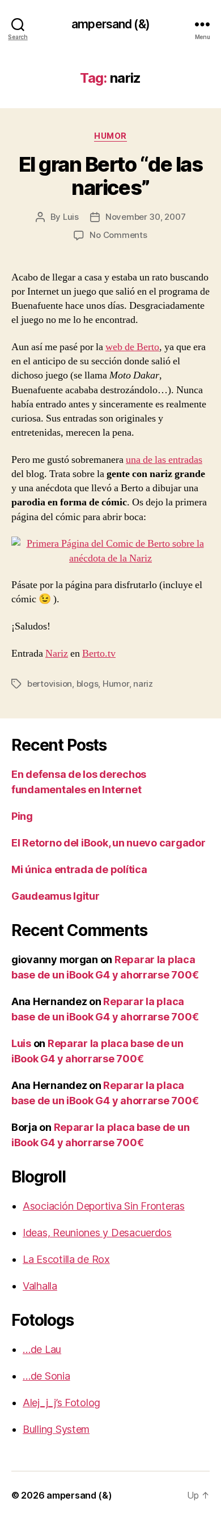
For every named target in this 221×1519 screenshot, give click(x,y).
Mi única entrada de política (79, 869)
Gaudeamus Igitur (55, 896)
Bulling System (56, 1429)
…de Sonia (46, 1376)
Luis (71, 216)
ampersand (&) (110, 24)
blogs (87, 683)
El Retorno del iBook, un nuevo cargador (108, 843)
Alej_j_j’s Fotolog (61, 1403)
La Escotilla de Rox (66, 1259)
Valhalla (40, 1286)
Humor (110, 136)
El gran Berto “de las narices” (111, 176)
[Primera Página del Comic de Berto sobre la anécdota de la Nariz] (110, 551)
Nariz (56, 653)
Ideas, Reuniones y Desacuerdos (97, 1233)
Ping (22, 816)
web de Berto (132, 347)
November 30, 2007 (145, 216)
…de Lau (42, 1349)
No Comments (118, 234)
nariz (143, 683)
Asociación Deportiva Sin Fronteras (104, 1206)
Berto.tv (99, 653)
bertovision (49, 683)
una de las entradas (164, 459)
